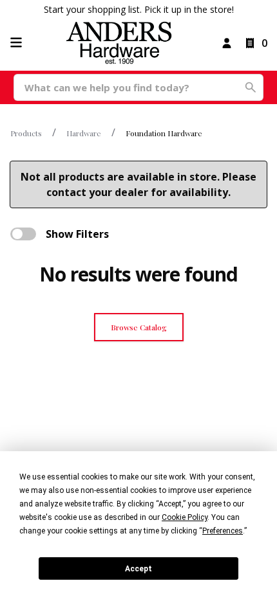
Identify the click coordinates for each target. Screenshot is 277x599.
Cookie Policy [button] (184, 517)
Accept (138, 568)
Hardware (83, 133)
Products (26, 133)
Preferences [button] (222, 530)
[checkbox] (23, 234)
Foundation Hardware (164, 133)
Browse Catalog (139, 327)
